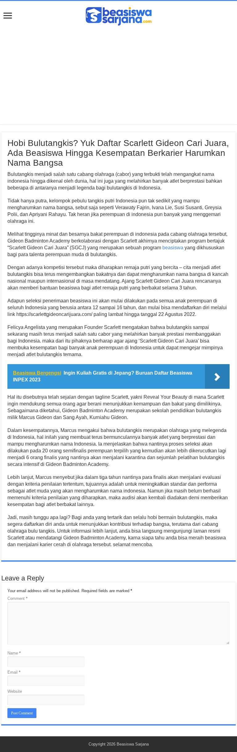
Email (13, 672)
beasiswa (172, 247)
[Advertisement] (118, 72)
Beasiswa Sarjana (133, 744)
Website (14, 691)
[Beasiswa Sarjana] (119, 15)
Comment (17, 598)
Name (14, 653)
